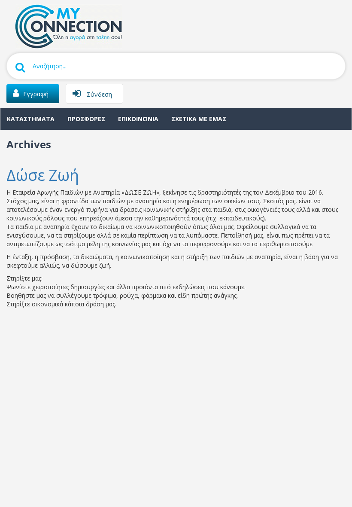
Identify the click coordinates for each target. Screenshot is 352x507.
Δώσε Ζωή (42, 175)
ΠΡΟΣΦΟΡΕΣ (86, 119)
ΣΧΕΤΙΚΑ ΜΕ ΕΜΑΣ (198, 119)
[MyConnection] (66, 25)
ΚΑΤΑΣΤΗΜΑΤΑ (31, 119)
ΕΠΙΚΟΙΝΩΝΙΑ (138, 119)
